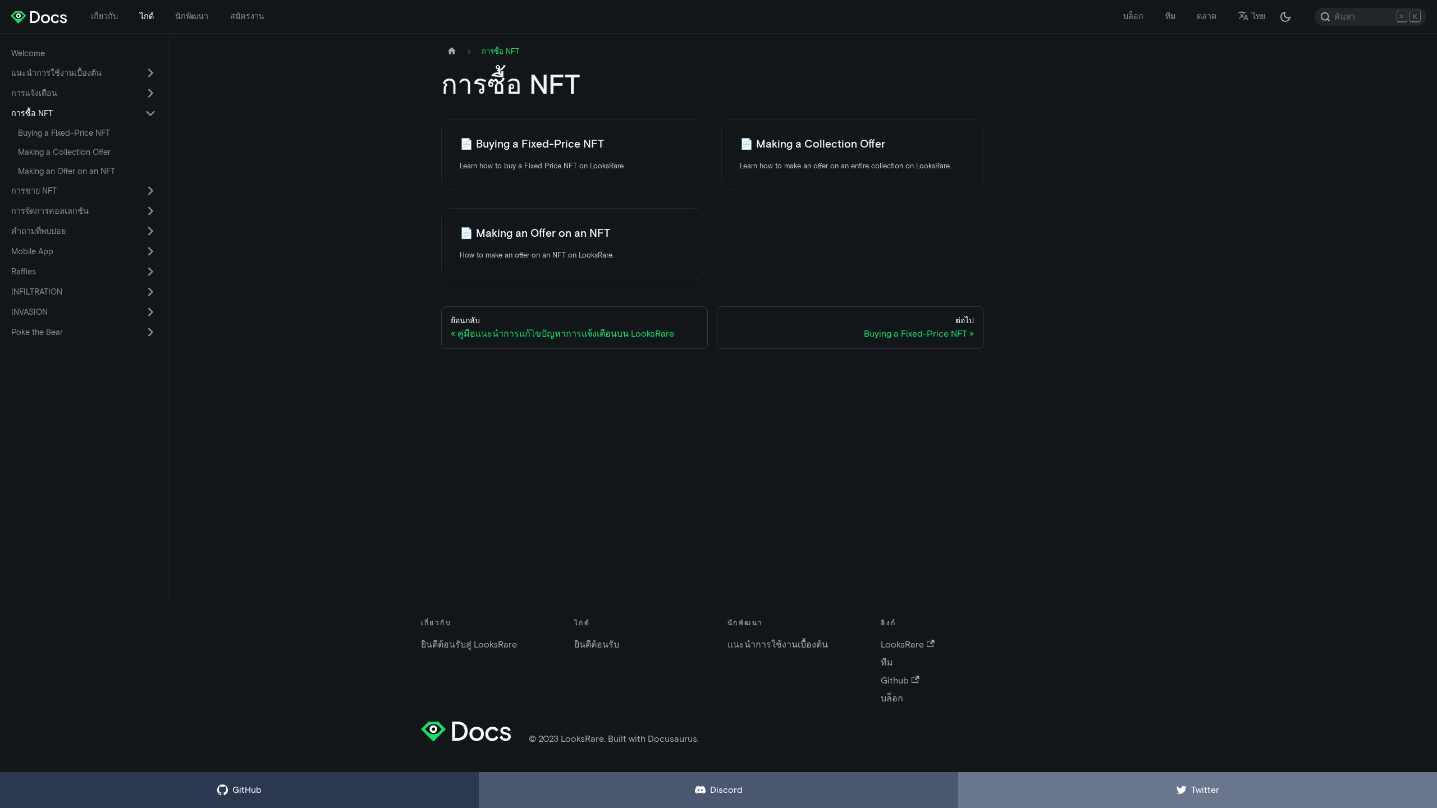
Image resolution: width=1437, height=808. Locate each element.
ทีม (1170, 16)
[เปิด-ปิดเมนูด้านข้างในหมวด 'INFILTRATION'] (150, 292)
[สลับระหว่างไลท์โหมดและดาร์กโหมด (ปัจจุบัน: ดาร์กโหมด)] (1285, 17)
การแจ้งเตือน (34, 93)
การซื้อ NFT (32, 113)
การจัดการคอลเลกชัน (50, 211)
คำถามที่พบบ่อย (38, 231)
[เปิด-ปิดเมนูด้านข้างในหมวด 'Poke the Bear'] (150, 332)
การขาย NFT (34, 191)
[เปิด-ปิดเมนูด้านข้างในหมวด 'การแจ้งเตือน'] (150, 93)
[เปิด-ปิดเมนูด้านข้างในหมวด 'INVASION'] (150, 312)
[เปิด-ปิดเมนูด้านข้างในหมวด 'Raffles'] (150, 272)
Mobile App (32, 251)
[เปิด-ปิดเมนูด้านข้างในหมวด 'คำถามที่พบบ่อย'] (150, 231)
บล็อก (1133, 16)
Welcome (28, 53)
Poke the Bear (37, 332)
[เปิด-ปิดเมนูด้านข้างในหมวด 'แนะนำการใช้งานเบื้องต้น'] (150, 73)
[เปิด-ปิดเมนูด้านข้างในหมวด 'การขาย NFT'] (150, 191)
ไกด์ (147, 16)
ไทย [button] (1258, 16)
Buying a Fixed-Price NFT (64, 133)
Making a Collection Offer (64, 152)
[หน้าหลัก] (452, 51)
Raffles (23, 272)
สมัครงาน (247, 16)
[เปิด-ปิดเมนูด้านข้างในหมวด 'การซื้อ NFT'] (150, 113)
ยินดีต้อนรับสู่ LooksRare (469, 644)
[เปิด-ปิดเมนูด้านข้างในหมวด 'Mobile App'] (150, 251)
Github (895, 680)
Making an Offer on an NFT (66, 171)
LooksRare (902, 644)
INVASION (29, 312)
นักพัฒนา (191, 16)
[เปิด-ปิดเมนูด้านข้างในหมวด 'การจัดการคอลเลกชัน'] (150, 211)
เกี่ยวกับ (104, 16)
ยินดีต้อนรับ (596, 644)
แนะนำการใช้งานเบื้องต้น (56, 73)
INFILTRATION (36, 292)
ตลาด (1206, 16)
